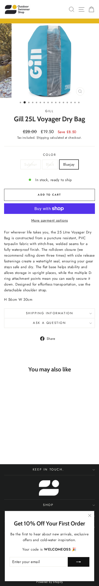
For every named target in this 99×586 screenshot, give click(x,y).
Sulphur (30, 164)
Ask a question (49, 322)
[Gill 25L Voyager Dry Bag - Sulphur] (16, 447)
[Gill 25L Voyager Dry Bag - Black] (21, 447)
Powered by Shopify (49, 582)
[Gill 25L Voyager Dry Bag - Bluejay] (27, 447)
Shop (48, 505)
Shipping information (49, 313)
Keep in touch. (48, 469)
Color (49, 154)
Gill (49, 111)
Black (50, 164)
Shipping (43, 137)
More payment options (49, 220)
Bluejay (69, 164)
